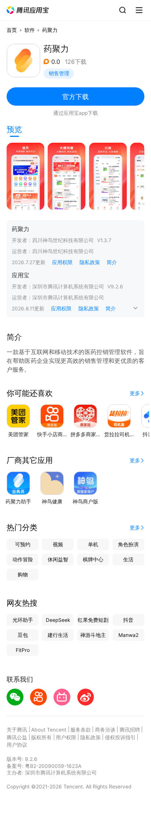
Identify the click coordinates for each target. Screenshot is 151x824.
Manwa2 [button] (128, 635)
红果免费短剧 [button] (93, 620)
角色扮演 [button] (128, 544)
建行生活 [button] (58, 635)
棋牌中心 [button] (93, 559)
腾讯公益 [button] (17, 737)
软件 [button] (30, 30)
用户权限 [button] (66, 737)
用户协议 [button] (17, 745)
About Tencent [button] (48, 730)
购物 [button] (23, 574)
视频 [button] (58, 544)
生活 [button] (128, 559)
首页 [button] (12, 30)
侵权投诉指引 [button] (120, 737)
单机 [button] (93, 544)
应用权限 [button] (62, 262)
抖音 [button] (128, 620)
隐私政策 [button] (90, 262)
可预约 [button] (22, 544)
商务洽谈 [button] (105, 730)
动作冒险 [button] (22, 559)
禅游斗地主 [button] (93, 635)
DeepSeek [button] (58, 620)
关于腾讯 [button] (17, 730)
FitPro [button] (23, 650)
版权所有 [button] (41, 737)
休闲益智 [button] (58, 559)
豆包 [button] (23, 635)
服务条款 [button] (80, 730)
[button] (28, 10)
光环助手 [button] (22, 620)
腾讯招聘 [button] (129, 730)
